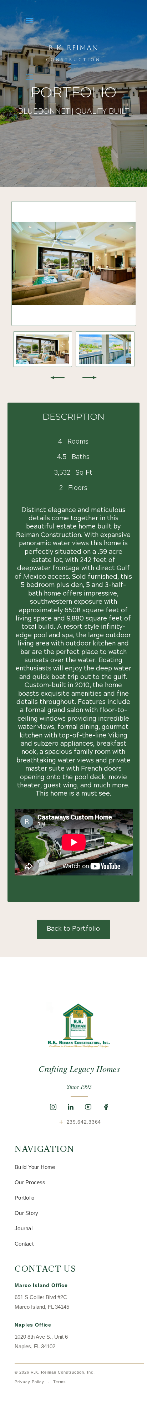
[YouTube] (88, 1107)
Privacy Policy (29, 1382)
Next (89, 377)
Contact (24, 1244)
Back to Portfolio (73, 929)
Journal (23, 1228)
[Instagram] (53, 1107)
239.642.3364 (79, 1121)
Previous (57, 377)
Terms (59, 1382)
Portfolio (24, 1198)
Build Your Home (35, 1167)
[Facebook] (105, 1107)
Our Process (30, 1182)
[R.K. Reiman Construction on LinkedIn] (70, 1107)
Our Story (26, 1213)
